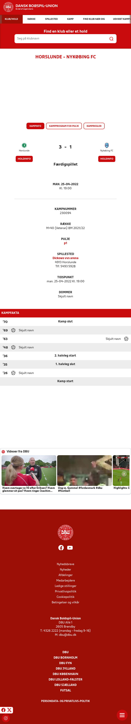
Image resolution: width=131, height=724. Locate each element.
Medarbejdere (65, 580)
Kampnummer (65, 209)
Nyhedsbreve (65, 564)
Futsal (65, 690)
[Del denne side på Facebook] (3, 710)
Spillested (65, 254)
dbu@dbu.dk (67, 635)
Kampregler (94, 126)
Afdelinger (66, 575)
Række (65, 224)
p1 (65, 243)
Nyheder (65, 569)
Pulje (65, 239)
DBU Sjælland (65, 685)
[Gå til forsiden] (28, 7)
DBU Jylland (65, 668)
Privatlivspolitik (65, 591)
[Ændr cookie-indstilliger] (6, 718)
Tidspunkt (65, 277)
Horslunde (24, 151)
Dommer (65, 292)
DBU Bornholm (65, 657)
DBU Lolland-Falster (65, 679)
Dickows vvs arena (65, 258)
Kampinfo (35, 126)
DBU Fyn (65, 663)
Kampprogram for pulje (64, 126)
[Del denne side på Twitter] (9, 710)
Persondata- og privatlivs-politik (65, 701)
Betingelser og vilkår (65, 602)
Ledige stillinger (65, 586)
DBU (65, 652)
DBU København (65, 674)
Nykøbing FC (106, 151)
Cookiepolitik (65, 597)
